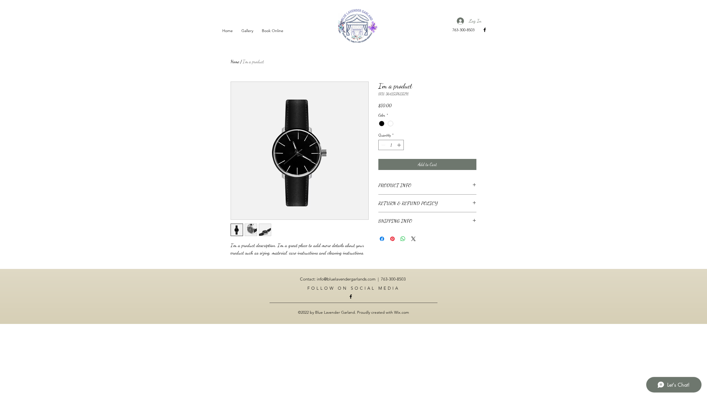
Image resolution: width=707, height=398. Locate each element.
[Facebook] (484, 30)
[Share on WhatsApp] (403, 238)
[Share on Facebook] (382, 238)
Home (235, 61)
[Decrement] (382, 145)
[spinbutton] (391, 145)
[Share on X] (413, 238)
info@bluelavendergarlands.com (346, 279)
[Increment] (399, 145)
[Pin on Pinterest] (392, 238)
